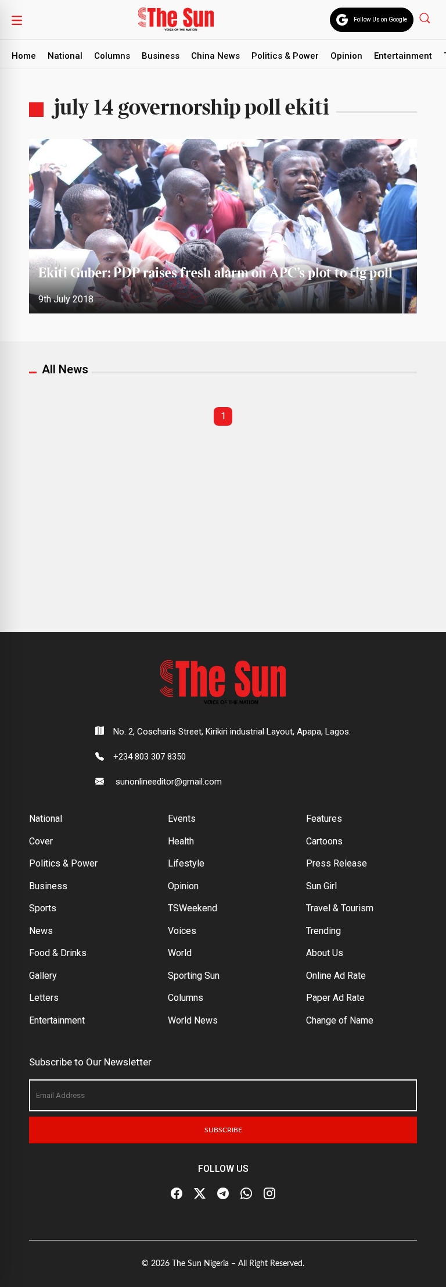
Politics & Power (285, 56)
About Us (324, 952)
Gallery (43, 975)
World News (193, 1020)
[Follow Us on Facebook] (176, 1194)
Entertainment (403, 56)
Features (324, 818)
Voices (182, 930)
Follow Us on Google (380, 19)
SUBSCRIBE (223, 1129)
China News (215, 56)
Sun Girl (321, 886)
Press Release (336, 863)
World (180, 952)
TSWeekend (192, 908)
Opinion (346, 56)
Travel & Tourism (339, 908)
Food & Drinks (58, 952)
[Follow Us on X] (200, 1194)
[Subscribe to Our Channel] (223, 1194)
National (65, 56)
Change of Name (339, 1020)
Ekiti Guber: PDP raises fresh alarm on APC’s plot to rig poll (215, 274)
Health (181, 841)
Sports (42, 908)
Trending (323, 930)
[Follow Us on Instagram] (269, 1194)
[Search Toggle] (426, 17)
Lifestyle (186, 863)
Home (24, 56)
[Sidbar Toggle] (17, 20)
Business (160, 56)
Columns (112, 56)
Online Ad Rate (336, 975)
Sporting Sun (194, 975)
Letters (44, 997)
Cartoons (324, 841)
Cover (41, 841)
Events (182, 818)
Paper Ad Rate (335, 997)
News (41, 930)
